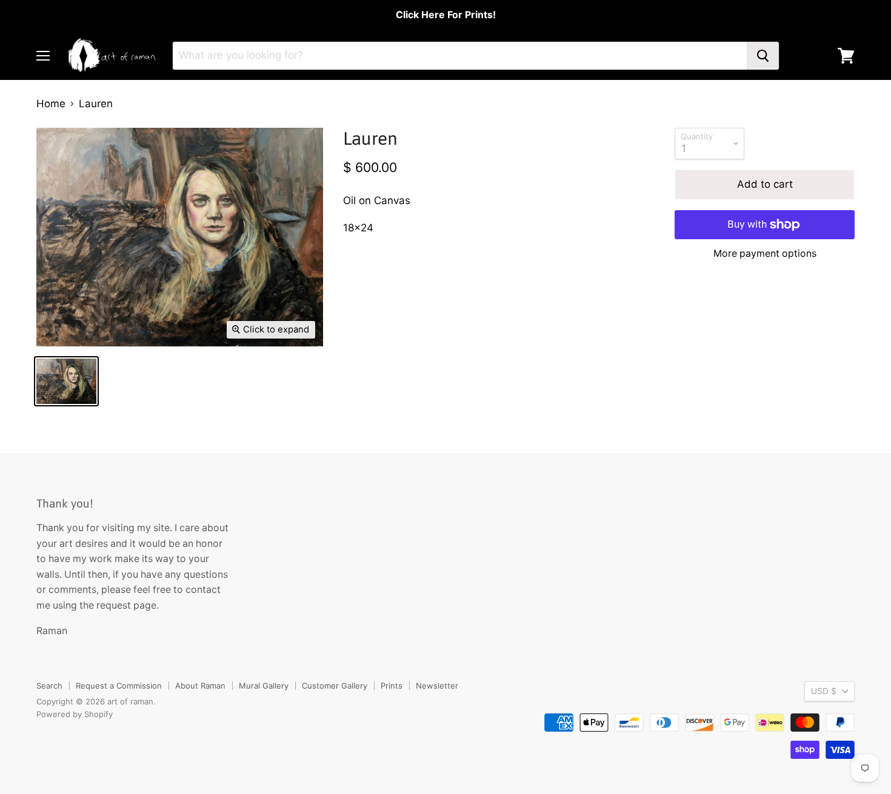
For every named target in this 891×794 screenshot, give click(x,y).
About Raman (200, 685)
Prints (391, 685)
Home (50, 104)
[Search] (763, 56)
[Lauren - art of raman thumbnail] (66, 381)
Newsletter (437, 685)
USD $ (823, 691)
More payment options (764, 253)
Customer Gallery (334, 685)
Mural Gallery (264, 685)
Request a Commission (119, 685)
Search (49, 685)
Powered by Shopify (74, 714)
